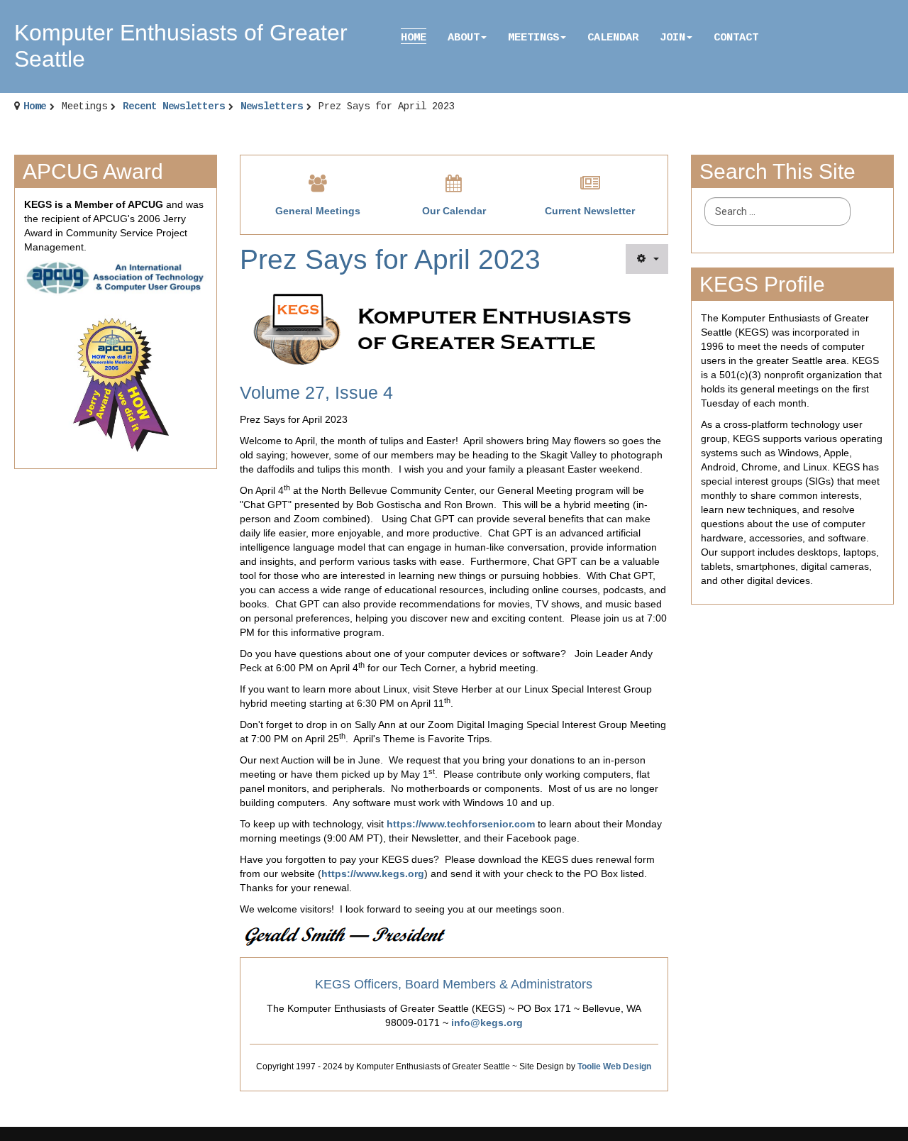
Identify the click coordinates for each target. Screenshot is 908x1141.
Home (413, 37)
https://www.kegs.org (372, 873)
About (464, 37)
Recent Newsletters (174, 106)
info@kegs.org (487, 1022)
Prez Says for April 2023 (390, 259)
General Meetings (317, 210)
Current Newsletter (590, 210)
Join (672, 37)
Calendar (612, 37)
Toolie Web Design (614, 1066)
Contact (736, 37)
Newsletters (271, 106)
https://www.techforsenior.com (461, 823)
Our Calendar (454, 210)
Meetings (533, 37)
